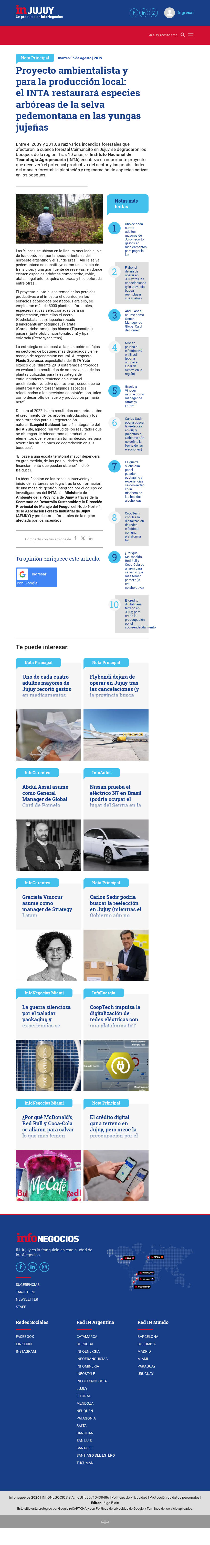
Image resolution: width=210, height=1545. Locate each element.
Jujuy (82, 1388)
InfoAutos (101, 772)
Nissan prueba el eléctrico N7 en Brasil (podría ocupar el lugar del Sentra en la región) (133, 358)
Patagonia (86, 1418)
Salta (82, 1426)
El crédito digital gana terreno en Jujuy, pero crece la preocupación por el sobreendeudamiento (137, 613)
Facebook (25, 1336)
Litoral (84, 1396)
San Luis (84, 1440)
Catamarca (87, 1336)
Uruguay (145, 1374)
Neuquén (85, 1411)
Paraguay (146, 1366)
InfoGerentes (37, 772)
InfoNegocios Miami (44, 992)
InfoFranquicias (92, 1359)
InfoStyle (86, 1374)
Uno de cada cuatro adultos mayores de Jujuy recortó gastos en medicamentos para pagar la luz (136, 239)
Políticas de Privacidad (129, 1497)
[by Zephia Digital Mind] (105, 1521)
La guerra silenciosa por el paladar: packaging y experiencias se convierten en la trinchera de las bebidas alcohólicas (134, 481)
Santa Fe (84, 1448)
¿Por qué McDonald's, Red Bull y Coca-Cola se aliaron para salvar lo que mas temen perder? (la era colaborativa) (134, 570)
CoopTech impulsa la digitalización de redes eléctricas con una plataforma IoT (134, 526)
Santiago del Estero (96, 1455)
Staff (21, 1307)
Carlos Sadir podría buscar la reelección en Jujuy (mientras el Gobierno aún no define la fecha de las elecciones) (135, 434)
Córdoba (85, 1344)
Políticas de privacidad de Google (120, 1508)
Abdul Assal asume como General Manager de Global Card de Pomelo (134, 320)
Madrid (144, 1351)
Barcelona (148, 1336)
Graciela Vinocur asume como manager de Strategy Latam (134, 396)
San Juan (85, 1433)
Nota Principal (35, 57)
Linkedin (24, 1344)
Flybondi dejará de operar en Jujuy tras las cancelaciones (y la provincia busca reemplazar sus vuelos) (135, 283)
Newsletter (27, 1299)
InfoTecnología (92, 1381)
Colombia (147, 1344)
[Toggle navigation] (190, 35)
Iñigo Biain (110, 1503)
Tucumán (85, 1463)
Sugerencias (27, 1285)
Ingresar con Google (31, 578)
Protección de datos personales (175, 1497)
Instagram (26, 1351)
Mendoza (85, 1403)
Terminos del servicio (162, 1508)
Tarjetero (25, 1292)
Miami (143, 1359)
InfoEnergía (103, 992)
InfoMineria (88, 1366)
